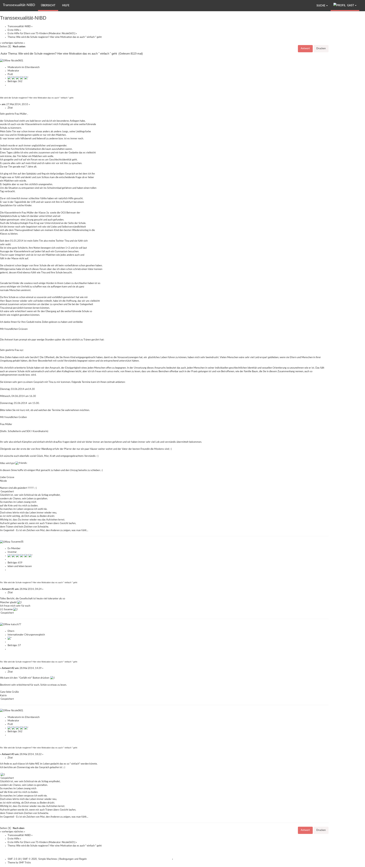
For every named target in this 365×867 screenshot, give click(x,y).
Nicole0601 (68, 33)
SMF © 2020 (30, 858)
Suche (321, 5)
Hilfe (65, 5)
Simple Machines (47, 858)
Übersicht (48, 5)
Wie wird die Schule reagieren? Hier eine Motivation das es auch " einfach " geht (36, 98)
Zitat (10, 108)
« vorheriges (6, 43)
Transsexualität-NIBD (19, 5)
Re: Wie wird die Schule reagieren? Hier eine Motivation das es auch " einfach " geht (38, 582)
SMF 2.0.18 (14, 858)
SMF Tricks (25, 862)
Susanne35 (17, 541)
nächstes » (19, 43)
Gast (351, 5)
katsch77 (16, 624)
